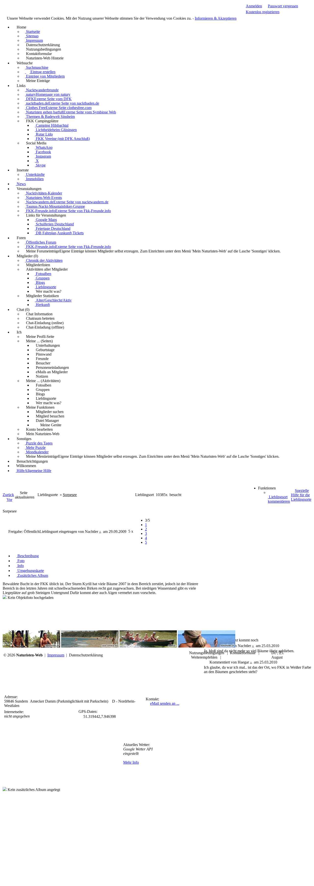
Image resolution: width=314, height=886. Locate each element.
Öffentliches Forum (40, 242)
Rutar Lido (44, 134)
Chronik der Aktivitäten (44, 260)
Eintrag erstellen (42, 72)
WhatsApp (43, 147)
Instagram (43, 156)
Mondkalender (37, 452)
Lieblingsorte (45, 287)
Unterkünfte (35, 174)
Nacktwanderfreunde (42, 90)
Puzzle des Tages (38, 443)
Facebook (43, 152)
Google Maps (46, 220)
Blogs (40, 282)
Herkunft (42, 305)
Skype (40, 165)
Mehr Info (131, 762)
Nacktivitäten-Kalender (43, 193)
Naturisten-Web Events (43, 197)
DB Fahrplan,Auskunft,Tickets (59, 233)
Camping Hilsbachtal (51, 125)
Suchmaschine (36, 67)
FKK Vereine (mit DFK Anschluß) (62, 139)
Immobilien (34, 179)
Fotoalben (43, 274)
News (21, 184)
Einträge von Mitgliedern (45, 76)
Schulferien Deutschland (54, 224)
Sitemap (32, 36)
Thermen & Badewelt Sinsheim (50, 116)
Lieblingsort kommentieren (279, 499)
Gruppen (42, 278)
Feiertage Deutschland (52, 228)
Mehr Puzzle (35, 447)
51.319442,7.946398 (99, 716)
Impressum (34, 40)
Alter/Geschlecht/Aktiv (53, 300)
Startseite (32, 31)
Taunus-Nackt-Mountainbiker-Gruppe (55, 206)
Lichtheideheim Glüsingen (56, 130)
